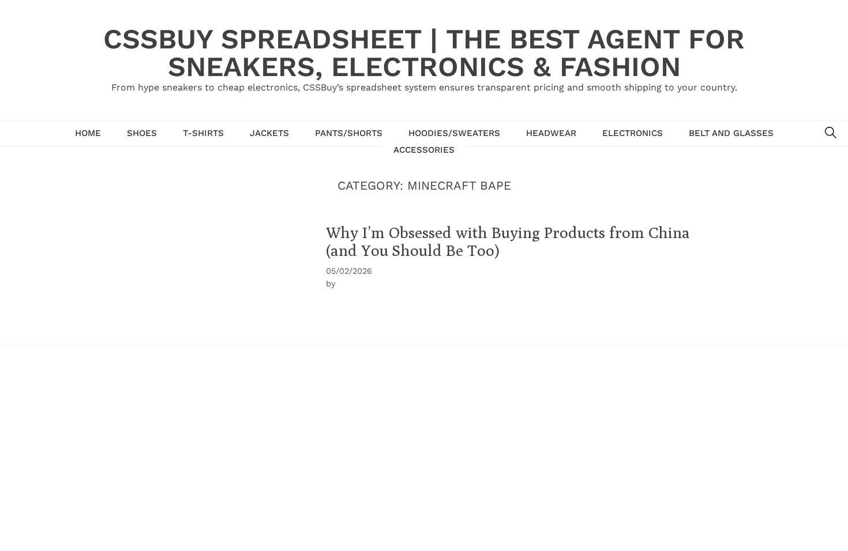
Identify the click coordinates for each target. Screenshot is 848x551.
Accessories (424, 150)
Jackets (269, 133)
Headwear (551, 133)
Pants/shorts (348, 133)
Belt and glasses (731, 133)
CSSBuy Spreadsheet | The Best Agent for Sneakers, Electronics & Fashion (424, 52)
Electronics (632, 133)
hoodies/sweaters (454, 133)
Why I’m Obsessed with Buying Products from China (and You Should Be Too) (508, 241)
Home (88, 133)
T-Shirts (203, 133)
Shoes (142, 133)
